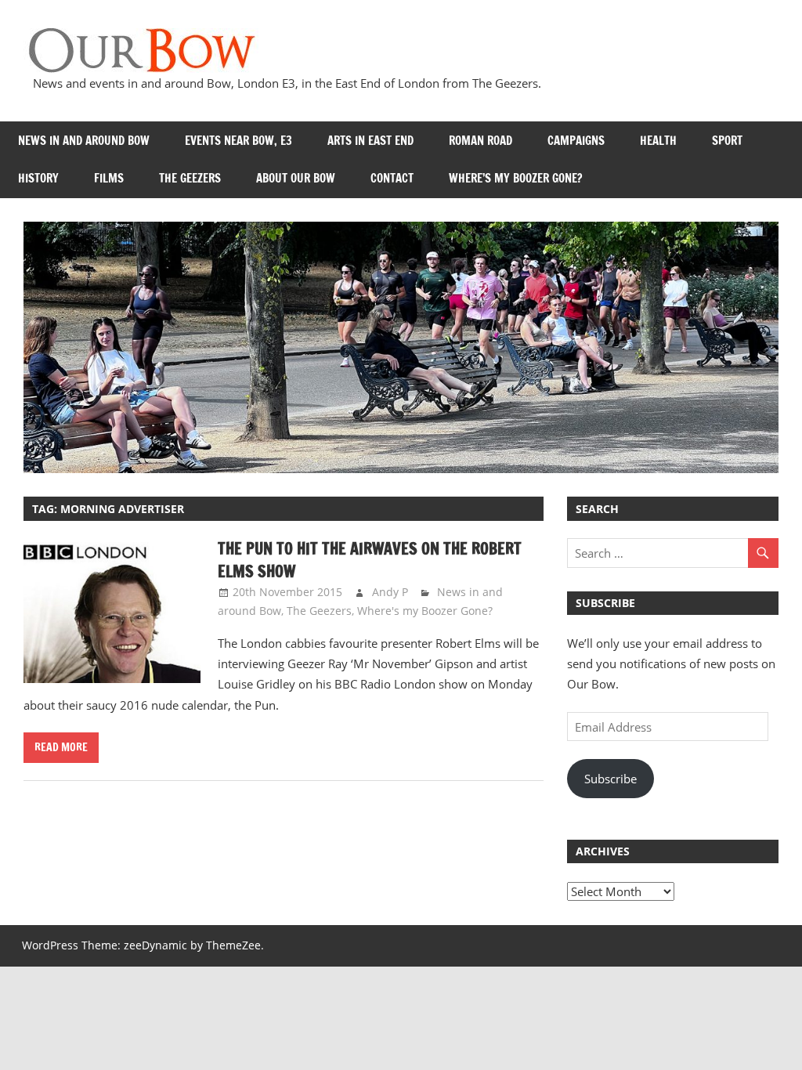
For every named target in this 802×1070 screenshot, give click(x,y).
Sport (727, 140)
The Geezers (190, 178)
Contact (392, 178)
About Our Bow (295, 178)
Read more (61, 747)
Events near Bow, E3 (238, 140)
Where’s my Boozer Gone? (515, 178)
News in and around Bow (84, 140)
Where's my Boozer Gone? (425, 610)
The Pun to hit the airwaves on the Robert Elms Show (370, 559)
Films (109, 178)
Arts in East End (370, 140)
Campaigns (576, 140)
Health (658, 140)
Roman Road (480, 140)
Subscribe (610, 778)
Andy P (390, 591)
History (38, 178)
